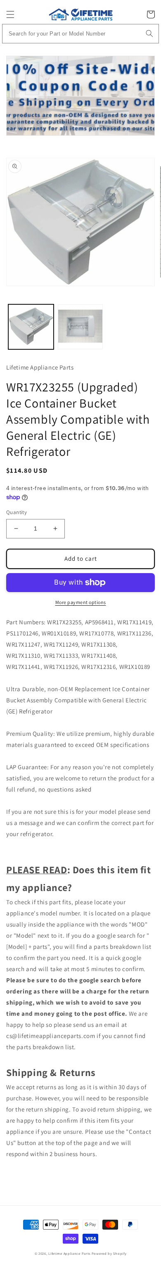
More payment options (80, 602)
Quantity (16, 512)
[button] (10, 14)
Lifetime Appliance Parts (69, 1253)
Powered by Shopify (109, 1253)
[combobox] (80, 33)
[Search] (149, 33)
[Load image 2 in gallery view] (80, 327)
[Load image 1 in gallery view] (31, 327)
